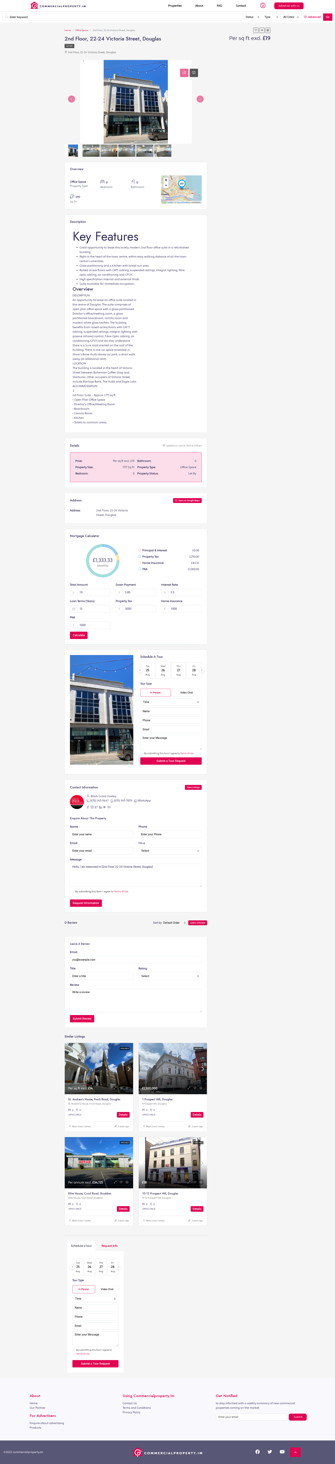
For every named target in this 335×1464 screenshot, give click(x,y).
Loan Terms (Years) (82, 601)
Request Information (86, 903)
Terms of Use (186, 753)
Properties (175, 5)
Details (123, 1114)
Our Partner (37, 1408)
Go (328, 17)
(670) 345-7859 (123, 800)
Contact (241, 5)
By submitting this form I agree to (168, 753)
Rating (143, 968)
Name (74, 827)
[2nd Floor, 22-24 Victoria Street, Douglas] (182, 184)
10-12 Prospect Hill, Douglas (160, 1193)
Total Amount (79, 585)
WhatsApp (144, 800)
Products (35, 1427)
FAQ (219, 5)
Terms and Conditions (137, 1408)
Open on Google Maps (189, 500)
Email (73, 843)
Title (73, 968)
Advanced (314, 17)
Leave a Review (197, 923)
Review (74, 985)
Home (34, 1403)
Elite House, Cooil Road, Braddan (89, 1193)
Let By (69, 46)
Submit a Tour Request (171, 761)
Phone (143, 827)
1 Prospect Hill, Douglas (157, 1099)
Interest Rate (169, 585)
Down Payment (126, 585)
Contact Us (130, 1403)
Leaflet (170, 202)
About (199, 5)
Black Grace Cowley (81, 1126)
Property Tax (124, 601)
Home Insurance (172, 601)
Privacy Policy (131, 1412)
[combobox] (252, 17)
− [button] (166, 185)
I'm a (142, 843)
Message (76, 859)
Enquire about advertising (47, 1423)
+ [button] (166, 180)
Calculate (79, 635)
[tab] (184, 73)
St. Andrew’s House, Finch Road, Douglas (94, 1099)
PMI (72, 617)
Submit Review (82, 1018)
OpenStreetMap (183, 202)
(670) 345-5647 (99, 800)
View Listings (193, 787)
